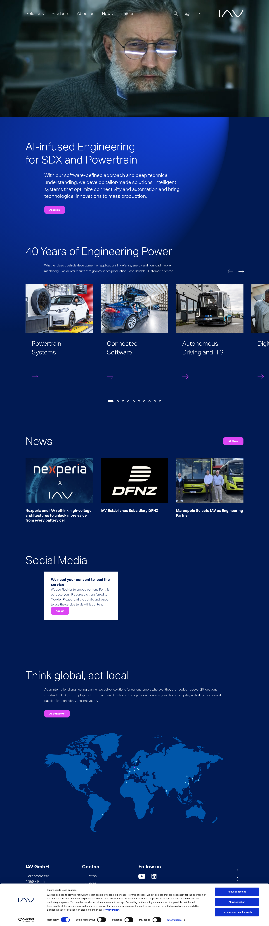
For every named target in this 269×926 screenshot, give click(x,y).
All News (233, 441)
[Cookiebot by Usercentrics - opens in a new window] (26, 920)
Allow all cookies (237, 891)
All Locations (57, 713)
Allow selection (237, 902)
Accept (60, 610)
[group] (59, 334)
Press (92, 876)
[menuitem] (35, 13)
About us (54, 209)
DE (198, 13)
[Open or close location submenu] (187, 14)
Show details (174, 920)
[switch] (101, 919)
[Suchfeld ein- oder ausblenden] (175, 13)
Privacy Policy (111, 909)
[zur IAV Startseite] (231, 13)
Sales (92, 883)
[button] (241, 271)
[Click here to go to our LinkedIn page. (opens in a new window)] (154, 876)
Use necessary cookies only (237, 912)
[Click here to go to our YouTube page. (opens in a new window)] (141, 876)
